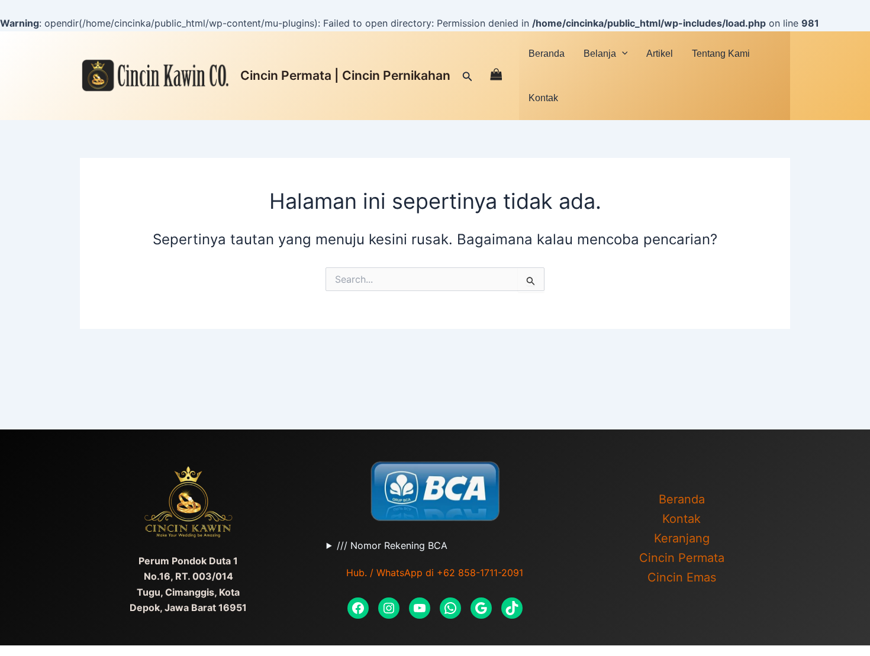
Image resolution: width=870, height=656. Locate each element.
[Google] (481, 608)
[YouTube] (419, 608)
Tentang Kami (721, 54)
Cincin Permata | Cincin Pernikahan (345, 75)
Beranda (547, 54)
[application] (622, 53)
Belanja (600, 54)
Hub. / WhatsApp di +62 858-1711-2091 (434, 573)
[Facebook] (358, 608)
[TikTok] (512, 608)
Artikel (659, 54)
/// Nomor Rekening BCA (392, 545)
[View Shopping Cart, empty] (496, 75)
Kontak (543, 98)
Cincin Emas (681, 577)
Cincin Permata (681, 558)
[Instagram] (388, 608)
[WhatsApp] (450, 608)
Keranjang (682, 538)
